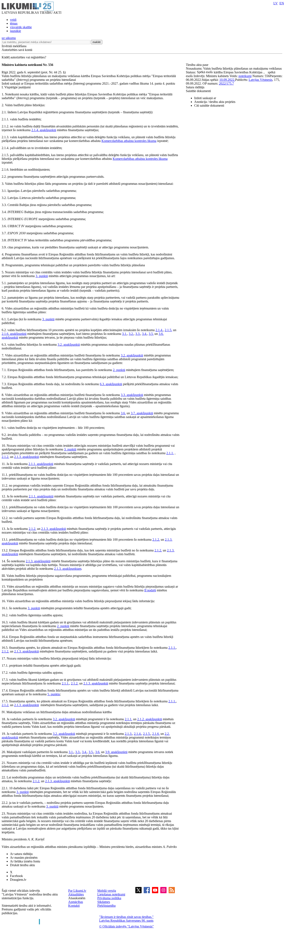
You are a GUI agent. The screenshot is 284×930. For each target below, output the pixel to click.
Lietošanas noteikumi (111, 894)
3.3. (137, 333)
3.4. (144, 333)
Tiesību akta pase (197, 65)
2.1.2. (5, 457)
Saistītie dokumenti (198, 91)
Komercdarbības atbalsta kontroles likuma (128, 141)
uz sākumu (9, 38)
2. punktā (119, 370)
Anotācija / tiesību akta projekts (214, 102)
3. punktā (42, 276)
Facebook (16, 876)
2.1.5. (168, 330)
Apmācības (75, 902)
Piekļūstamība (106, 905)
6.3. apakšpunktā (111, 384)
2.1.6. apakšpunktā (14, 333)
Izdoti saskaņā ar (205, 98)
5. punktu (53, 694)
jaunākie (15, 31)
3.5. (151, 333)
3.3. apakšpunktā (132, 395)
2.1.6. (156, 733)
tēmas (13, 23)
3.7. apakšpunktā (142, 413)
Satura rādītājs (195, 87)
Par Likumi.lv (77, 890)
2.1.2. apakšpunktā (149, 719)
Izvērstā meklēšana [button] (14, 46)
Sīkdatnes (103, 902)
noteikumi (245, 76)
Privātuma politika (109, 898)
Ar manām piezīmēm (23, 857)
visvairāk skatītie (21, 27)
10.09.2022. (227, 79)
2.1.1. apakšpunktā (40, 464)
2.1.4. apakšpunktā (43, 130)
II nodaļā (150, 590)
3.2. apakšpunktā (69, 344)
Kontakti (74, 905)
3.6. (123, 413)
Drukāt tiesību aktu (22, 865)
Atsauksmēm (76, 898)
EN (281, 3)
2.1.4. (159, 330)
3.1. (124, 333)
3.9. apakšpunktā (116, 752)
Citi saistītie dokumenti (209, 105)
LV (275, 3)
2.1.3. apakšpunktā (26, 457)
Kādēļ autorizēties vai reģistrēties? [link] (24, 57)
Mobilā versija (106, 890)
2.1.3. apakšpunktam (67, 568)
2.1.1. (170, 453)
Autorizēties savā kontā (17, 50)
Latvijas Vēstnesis (260, 79)
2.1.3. (128, 733)
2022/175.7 (226, 83)
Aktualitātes (76, 894)
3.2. (131, 333)
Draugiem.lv (18, 879)
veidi (13, 19)
